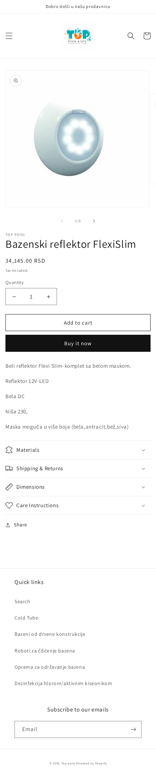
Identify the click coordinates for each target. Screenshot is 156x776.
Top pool (68, 763)
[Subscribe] (133, 729)
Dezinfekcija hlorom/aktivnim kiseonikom (63, 683)
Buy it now (78, 343)
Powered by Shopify (91, 763)
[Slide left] (62, 221)
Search (22, 601)
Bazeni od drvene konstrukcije (50, 634)
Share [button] (20, 524)
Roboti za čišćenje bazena (45, 650)
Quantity (14, 282)
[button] (9, 36)
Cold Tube (26, 617)
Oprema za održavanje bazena (50, 667)
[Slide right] (94, 221)
